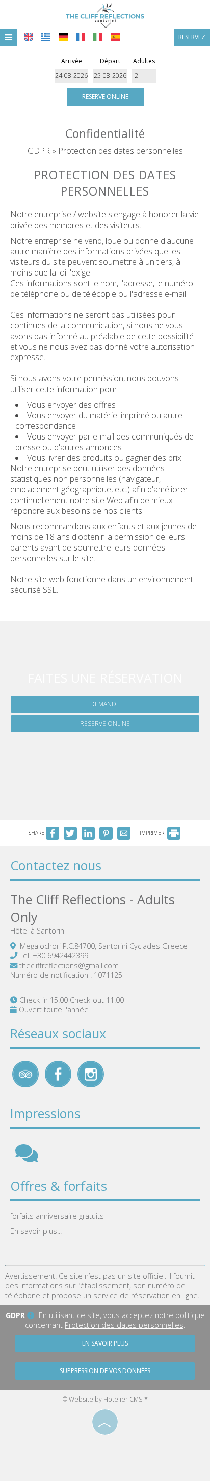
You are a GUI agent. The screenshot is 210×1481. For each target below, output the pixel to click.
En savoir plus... (36, 1231)
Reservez (191, 37)
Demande (105, 704)
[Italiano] (98, 36)
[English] (28, 36)
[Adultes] (144, 76)
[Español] (115, 36)
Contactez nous (55, 865)
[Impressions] (26, 1158)
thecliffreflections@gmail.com (69, 965)
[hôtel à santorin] (105, 14)
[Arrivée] (71, 76)
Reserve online (105, 96)
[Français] (80, 36)
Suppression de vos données (105, 1370)
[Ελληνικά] (46, 36)
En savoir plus (105, 1343)
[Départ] (110, 76)
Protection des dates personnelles (124, 1325)
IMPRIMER (153, 832)
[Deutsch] (63, 36)
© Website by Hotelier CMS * (105, 1399)
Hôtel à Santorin (37, 931)
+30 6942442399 (60, 956)
